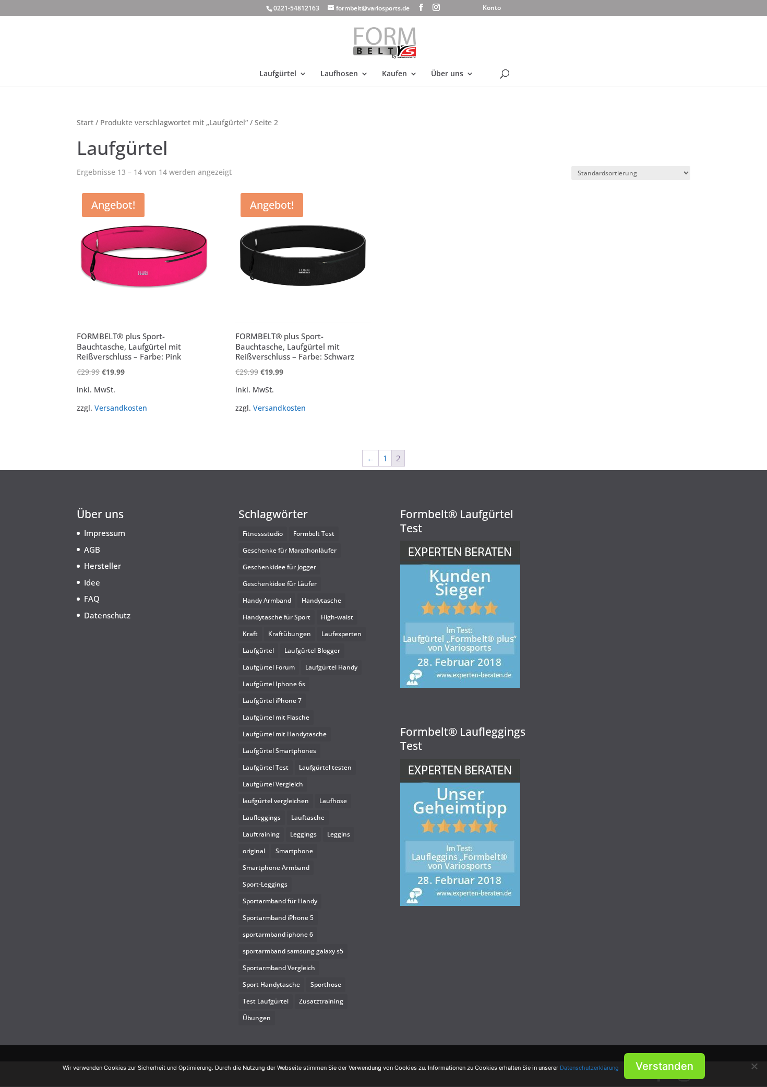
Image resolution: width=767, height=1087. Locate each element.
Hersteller (102, 565)
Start (85, 122)
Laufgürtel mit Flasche (276, 717)
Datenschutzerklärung (589, 1067)
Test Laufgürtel (266, 1001)
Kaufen (394, 74)
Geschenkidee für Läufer (280, 583)
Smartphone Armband (276, 867)
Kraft (250, 633)
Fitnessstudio (263, 533)
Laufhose (333, 800)
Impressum (104, 533)
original (254, 850)
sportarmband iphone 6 (278, 934)
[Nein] (754, 1066)
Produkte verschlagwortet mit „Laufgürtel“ (174, 122)
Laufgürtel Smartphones (279, 750)
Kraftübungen (289, 633)
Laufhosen (339, 74)
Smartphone (294, 850)
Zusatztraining (321, 1001)
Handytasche (321, 600)
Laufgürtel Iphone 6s (274, 683)
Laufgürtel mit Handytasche (285, 734)
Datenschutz (107, 615)
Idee (92, 582)
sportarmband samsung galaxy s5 (293, 951)
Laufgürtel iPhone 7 (272, 700)
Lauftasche (308, 817)
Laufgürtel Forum (269, 667)
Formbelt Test (313, 533)
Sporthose (325, 984)
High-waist (337, 617)
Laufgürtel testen (325, 767)
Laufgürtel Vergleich (273, 784)
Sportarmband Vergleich (279, 967)
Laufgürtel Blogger (312, 650)
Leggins (338, 834)
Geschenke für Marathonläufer (290, 550)
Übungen (257, 1017)
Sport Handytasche (271, 984)
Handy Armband (267, 600)
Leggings (303, 834)
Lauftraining (261, 834)
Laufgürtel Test (266, 767)
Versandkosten (120, 408)
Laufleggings (262, 817)
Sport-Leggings (265, 884)
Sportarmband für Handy (280, 901)
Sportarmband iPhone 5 (278, 917)
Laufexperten (341, 633)
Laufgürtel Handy (331, 667)
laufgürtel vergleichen (276, 800)
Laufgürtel (277, 74)
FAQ (92, 598)
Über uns (447, 74)
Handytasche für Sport (276, 617)
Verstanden (664, 1066)
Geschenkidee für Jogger (279, 567)
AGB (92, 549)
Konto (492, 8)
